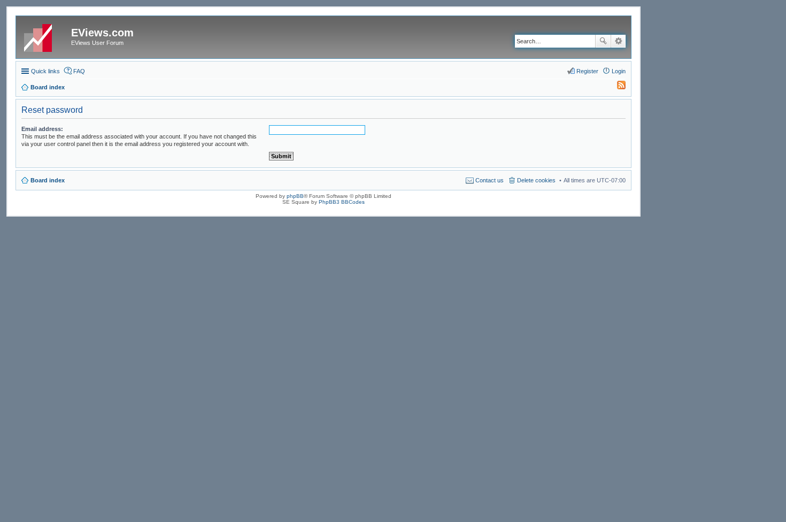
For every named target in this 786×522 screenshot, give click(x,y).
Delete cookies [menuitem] (536, 180)
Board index (47, 180)
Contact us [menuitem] (489, 180)
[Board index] (45, 36)
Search (603, 41)
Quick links (45, 71)
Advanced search (618, 41)
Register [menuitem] (587, 71)
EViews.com (102, 33)
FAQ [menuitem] (79, 71)
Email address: (42, 129)
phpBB (295, 196)
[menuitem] (616, 87)
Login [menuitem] (619, 71)
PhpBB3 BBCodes (342, 202)
